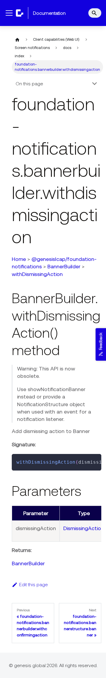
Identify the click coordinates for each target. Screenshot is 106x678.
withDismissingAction (37, 274)
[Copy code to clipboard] (94, 461)
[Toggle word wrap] (83, 461)
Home (19, 259)
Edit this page (33, 584)
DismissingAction (83, 528)
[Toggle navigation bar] (9, 13)
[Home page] (17, 39)
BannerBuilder (63, 266)
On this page (29, 83)
